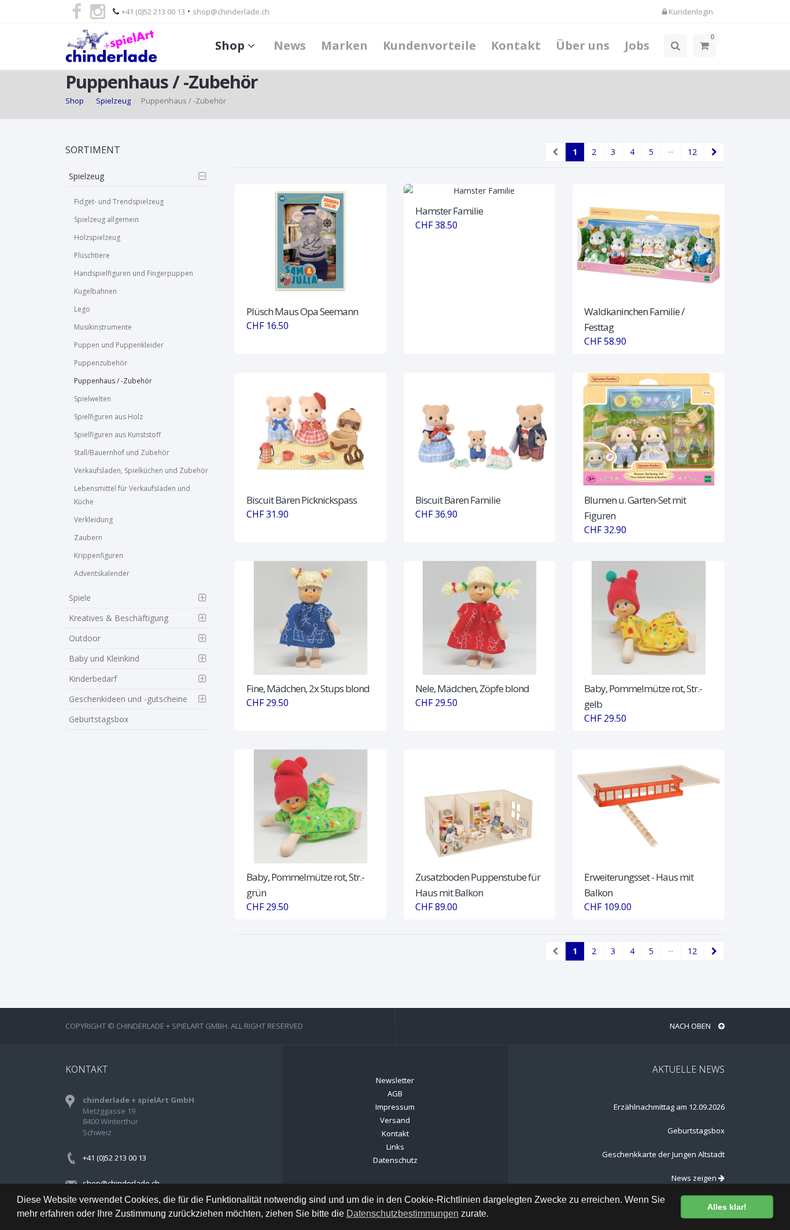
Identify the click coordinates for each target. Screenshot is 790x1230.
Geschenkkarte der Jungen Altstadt (663, 1154)
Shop (231, 45)
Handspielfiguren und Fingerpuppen (133, 273)
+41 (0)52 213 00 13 (153, 11)
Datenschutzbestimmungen (402, 1213)
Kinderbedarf (93, 678)
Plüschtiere (92, 255)
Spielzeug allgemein (106, 219)
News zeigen (694, 1178)
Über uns (583, 45)
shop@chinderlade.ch (231, 11)
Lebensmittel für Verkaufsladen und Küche (132, 495)
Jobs (637, 45)
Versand (395, 1120)
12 (692, 151)
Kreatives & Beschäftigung (118, 617)
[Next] (714, 152)
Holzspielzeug (97, 237)
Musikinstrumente (103, 327)
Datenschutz (395, 1160)
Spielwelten (92, 399)
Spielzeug (113, 100)
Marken (344, 45)
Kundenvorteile (429, 45)
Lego (82, 309)
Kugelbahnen (95, 291)
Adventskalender (102, 573)
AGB (395, 1093)
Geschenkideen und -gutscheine (128, 698)
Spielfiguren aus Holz (108, 417)
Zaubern (88, 537)
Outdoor (85, 638)
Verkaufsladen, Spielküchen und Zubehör (141, 470)
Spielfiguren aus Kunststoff (117, 434)
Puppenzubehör (100, 363)
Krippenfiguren (98, 555)
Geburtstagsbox (98, 719)
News (290, 45)
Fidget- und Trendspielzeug (119, 201)
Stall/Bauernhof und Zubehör (121, 452)
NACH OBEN (691, 1026)
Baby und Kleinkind (104, 658)
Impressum (395, 1107)
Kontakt (516, 45)
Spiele (80, 597)
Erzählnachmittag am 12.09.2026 (669, 1107)
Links (395, 1147)
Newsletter (395, 1080)
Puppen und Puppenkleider (119, 345)
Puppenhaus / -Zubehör (113, 381)
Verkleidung (93, 519)
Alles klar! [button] (727, 1206)
